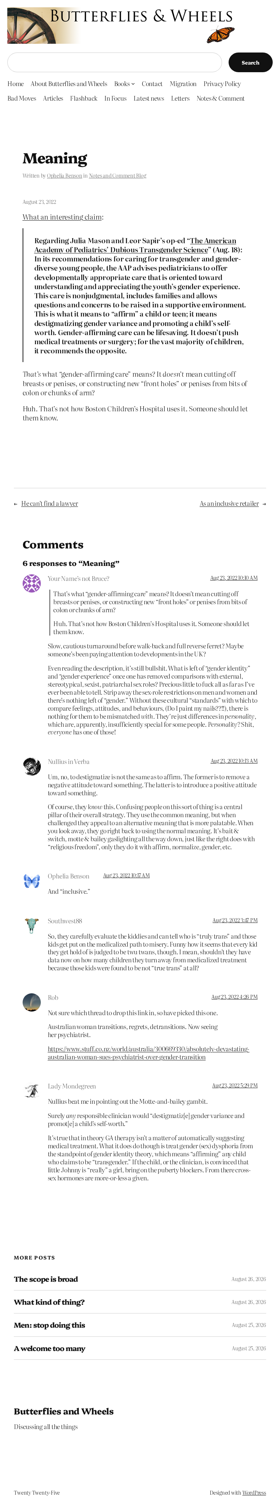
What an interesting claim (62, 216)
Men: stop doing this (49, 1325)
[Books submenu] (133, 83)
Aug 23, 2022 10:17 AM (126, 875)
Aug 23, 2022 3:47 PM (235, 920)
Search (251, 62)
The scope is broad (46, 1279)
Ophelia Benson (64, 175)
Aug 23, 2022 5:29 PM (234, 1085)
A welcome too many (49, 1348)
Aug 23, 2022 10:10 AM (234, 577)
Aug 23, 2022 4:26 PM (234, 996)
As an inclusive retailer (229, 503)
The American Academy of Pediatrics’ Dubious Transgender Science (135, 245)
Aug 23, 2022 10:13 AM (234, 760)
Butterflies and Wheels (63, 1411)
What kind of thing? (49, 1302)
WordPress (254, 1492)
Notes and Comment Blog (117, 175)
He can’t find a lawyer (49, 503)
